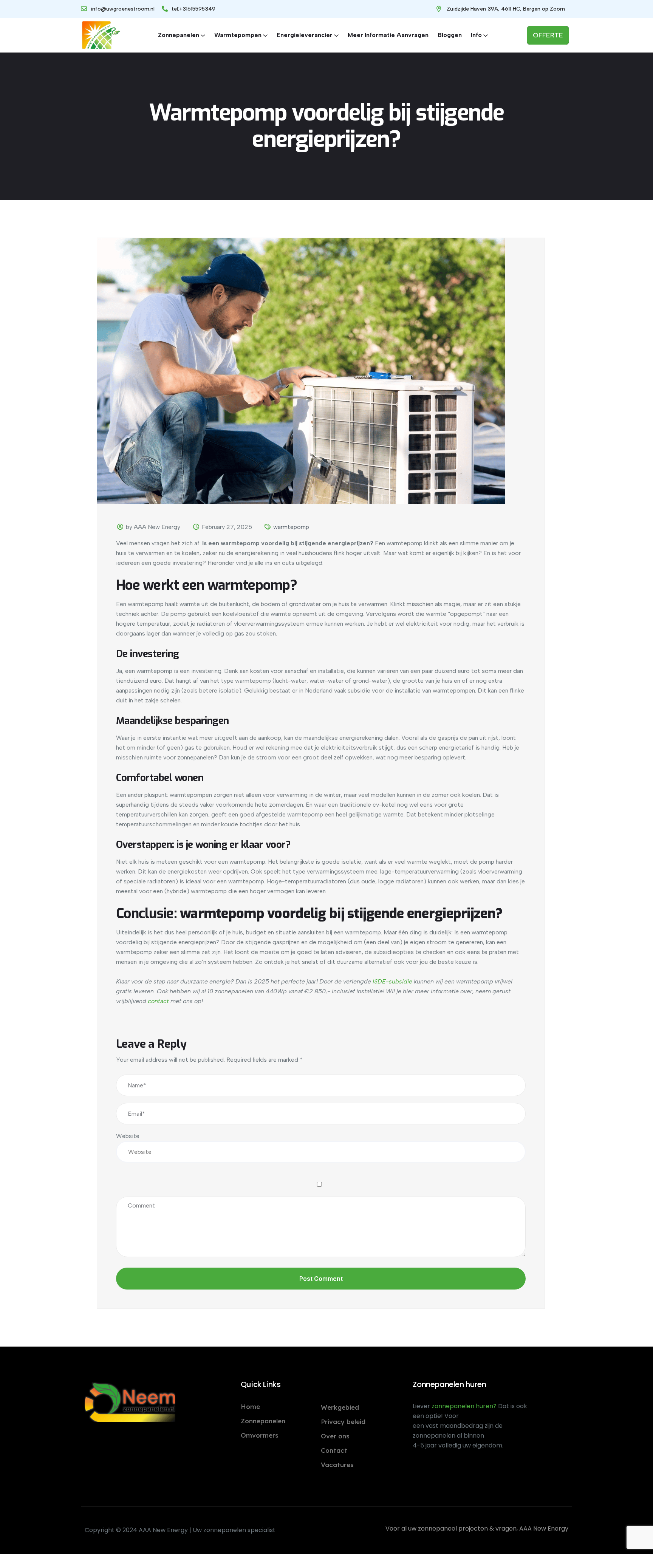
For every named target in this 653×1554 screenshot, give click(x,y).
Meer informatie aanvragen (388, 35)
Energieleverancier (305, 35)
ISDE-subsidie (392, 981)
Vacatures (337, 1465)
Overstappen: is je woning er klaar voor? (203, 844)
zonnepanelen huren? (465, 1406)
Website (127, 1136)
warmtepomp (291, 526)
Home (250, 1406)
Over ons (335, 1436)
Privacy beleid (343, 1422)
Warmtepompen (238, 35)
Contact (334, 1450)
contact (158, 1001)
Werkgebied (340, 1407)
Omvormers (260, 1435)
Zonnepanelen (178, 35)
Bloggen (450, 35)
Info (476, 35)
